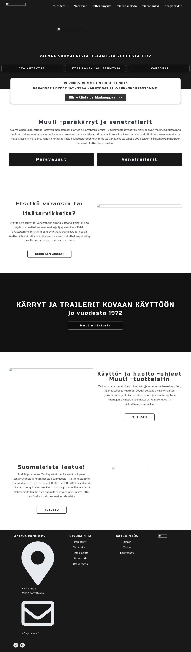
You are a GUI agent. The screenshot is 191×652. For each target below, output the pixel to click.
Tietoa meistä (127, 6)
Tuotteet (59, 6)
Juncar (127, 541)
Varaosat (80, 6)
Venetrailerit (80, 547)
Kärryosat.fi (127, 552)
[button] (67, 6)
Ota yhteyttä (173, 6)
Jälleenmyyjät (102, 6)
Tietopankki (150, 6)
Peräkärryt (80, 541)
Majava (127, 547)
